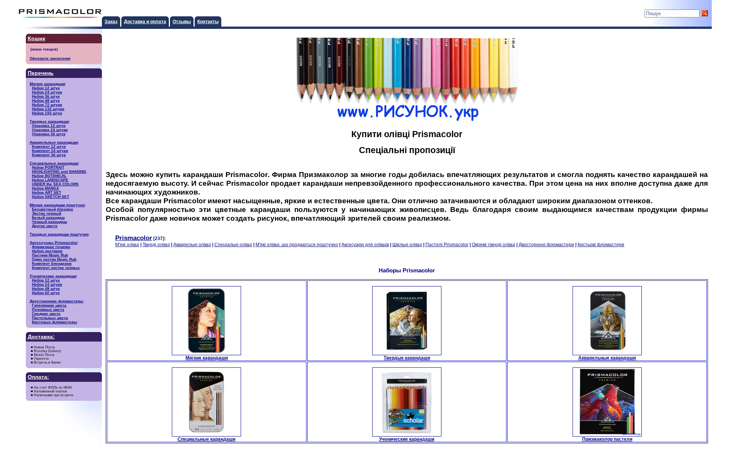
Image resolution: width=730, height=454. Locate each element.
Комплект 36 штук (49, 155)
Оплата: (38, 377)
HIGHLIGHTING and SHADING (59, 171)
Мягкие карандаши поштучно (57, 205)
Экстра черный (46, 213)
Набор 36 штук (46, 96)
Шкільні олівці (407, 244)
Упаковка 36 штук (48, 134)
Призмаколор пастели (607, 439)
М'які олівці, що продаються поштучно (297, 244)
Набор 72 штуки (47, 105)
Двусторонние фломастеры (56, 301)
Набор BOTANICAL (49, 176)
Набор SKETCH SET (50, 197)
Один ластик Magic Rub (54, 259)
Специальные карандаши (54, 163)
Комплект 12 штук (49, 146)
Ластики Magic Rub (50, 255)
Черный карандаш (49, 222)
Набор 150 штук (47, 113)
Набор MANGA (45, 188)
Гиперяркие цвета (49, 305)
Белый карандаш (48, 217)
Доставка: (41, 337)
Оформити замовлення (50, 58)
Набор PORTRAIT (48, 167)
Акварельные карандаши (54, 142)
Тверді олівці (156, 244)
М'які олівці (127, 244)
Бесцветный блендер (52, 209)
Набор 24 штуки (47, 92)
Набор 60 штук (46, 293)
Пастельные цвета (50, 318)
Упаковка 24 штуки (50, 130)
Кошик (36, 38)
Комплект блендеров (51, 263)
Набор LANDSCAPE (50, 180)
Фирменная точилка (51, 247)
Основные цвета (48, 309)
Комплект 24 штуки (50, 151)
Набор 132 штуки (48, 109)
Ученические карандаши (53, 276)
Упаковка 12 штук (48, 125)
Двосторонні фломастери (546, 244)
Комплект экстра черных (56, 268)
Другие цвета (44, 226)
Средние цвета (46, 314)
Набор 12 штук (46, 88)
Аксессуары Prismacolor (54, 242)
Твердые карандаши (49, 121)
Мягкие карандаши (47, 84)
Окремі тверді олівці (493, 244)
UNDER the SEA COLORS (55, 184)
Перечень (41, 73)
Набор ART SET (46, 192)
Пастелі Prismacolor (446, 244)
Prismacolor (133, 238)
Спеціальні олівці (233, 244)
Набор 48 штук (46, 100)
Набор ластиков (47, 251)
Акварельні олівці (192, 244)
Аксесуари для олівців (365, 244)
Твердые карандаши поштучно (59, 234)
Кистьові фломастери (601, 244)
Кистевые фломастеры (54, 322)
